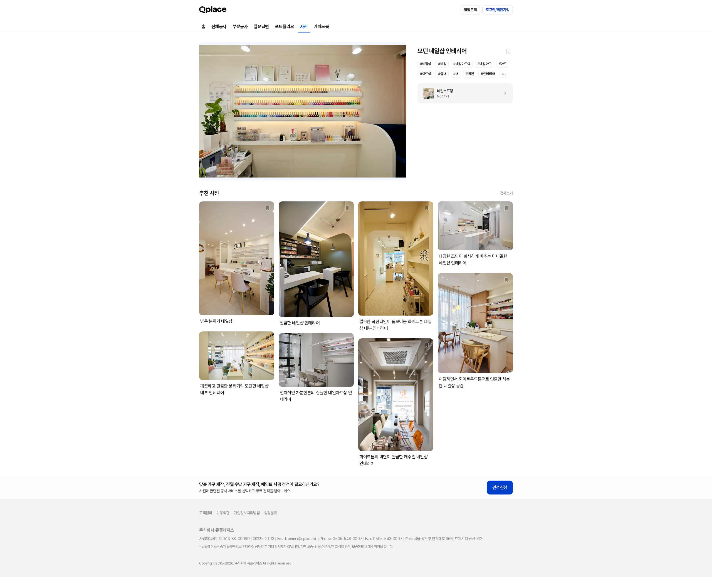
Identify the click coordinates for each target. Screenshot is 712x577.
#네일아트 (484, 64)
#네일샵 (425, 64)
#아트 (503, 64)
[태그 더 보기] (504, 74)
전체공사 (218, 26)
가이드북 (321, 26)
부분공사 (240, 26)
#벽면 (470, 74)
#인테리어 (488, 74)
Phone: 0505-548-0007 (341, 538)
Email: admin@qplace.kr (297, 538)
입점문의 (470, 10)
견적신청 (499, 487)
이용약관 (222, 513)
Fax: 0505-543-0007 (383, 538)
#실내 (442, 74)
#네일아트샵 (461, 64)
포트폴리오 (284, 26)
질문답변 (261, 26)
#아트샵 (425, 74)
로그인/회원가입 (498, 10)
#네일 (442, 64)
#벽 (455, 74)
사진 (304, 26)
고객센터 (205, 513)
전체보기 (506, 193)
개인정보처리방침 (247, 513)
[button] (508, 51)
